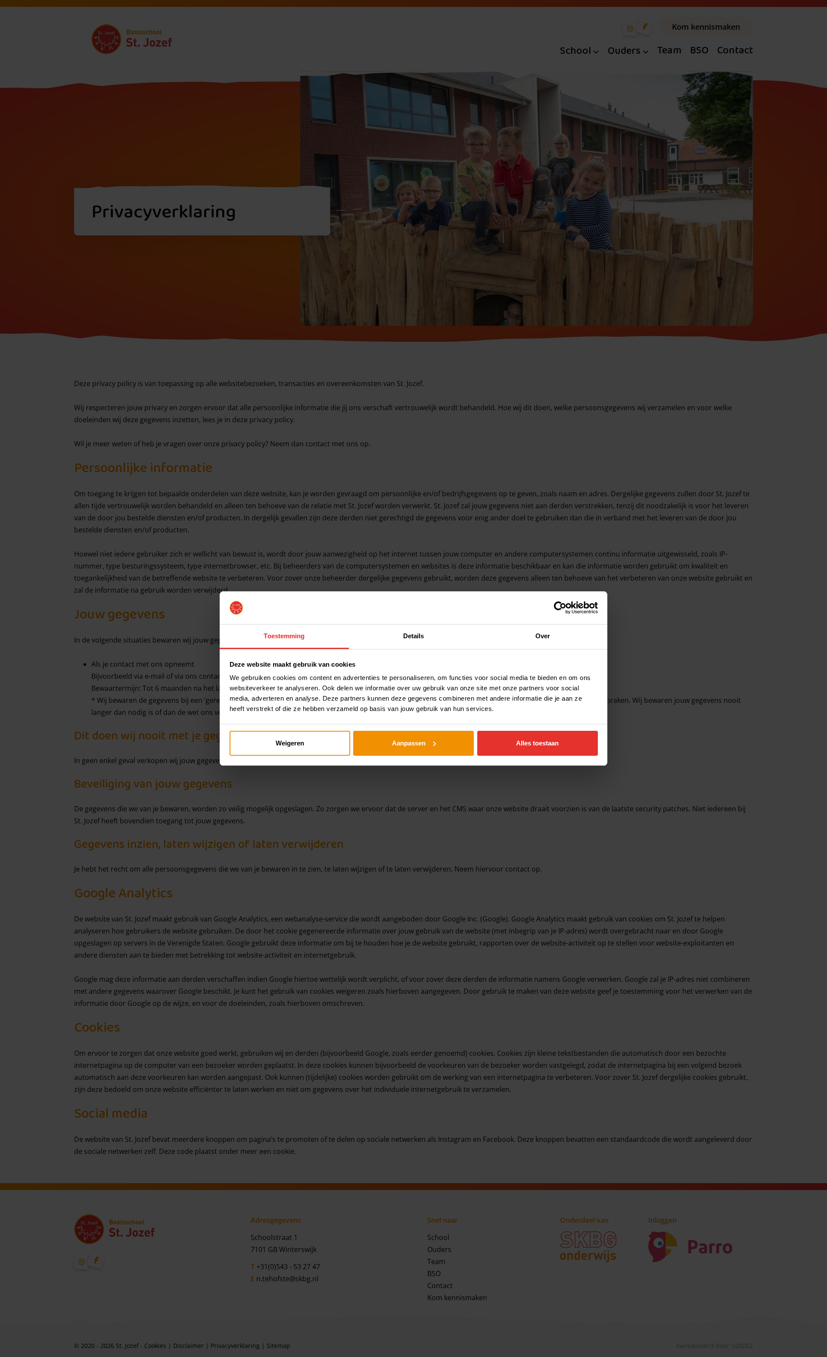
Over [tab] (542, 636)
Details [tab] (413, 636)
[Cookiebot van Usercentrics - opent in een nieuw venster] (560, 607)
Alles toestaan (537, 743)
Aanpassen (409, 743)
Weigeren (290, 743)
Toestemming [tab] (284, 636)
